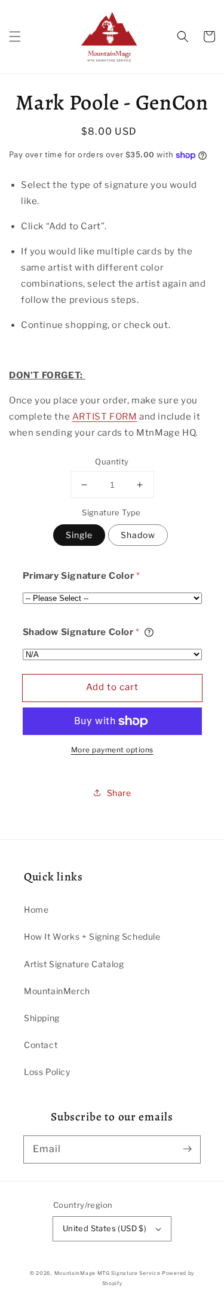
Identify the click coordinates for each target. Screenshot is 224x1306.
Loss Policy (47, 1072)
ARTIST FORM (104, 416)
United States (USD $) (104, 1228)
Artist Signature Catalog (74, 964)
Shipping (42, 1018)
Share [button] (119, 793)
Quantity (111, 461)
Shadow (138, 535)
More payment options (112, 749)
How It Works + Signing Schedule (92, 936)
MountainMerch (57, 991)
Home (36, 909)
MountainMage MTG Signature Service (107, 1273)
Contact (40, 1045)
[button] (15, 36)
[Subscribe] (187, 1149)
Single (79, 535)
